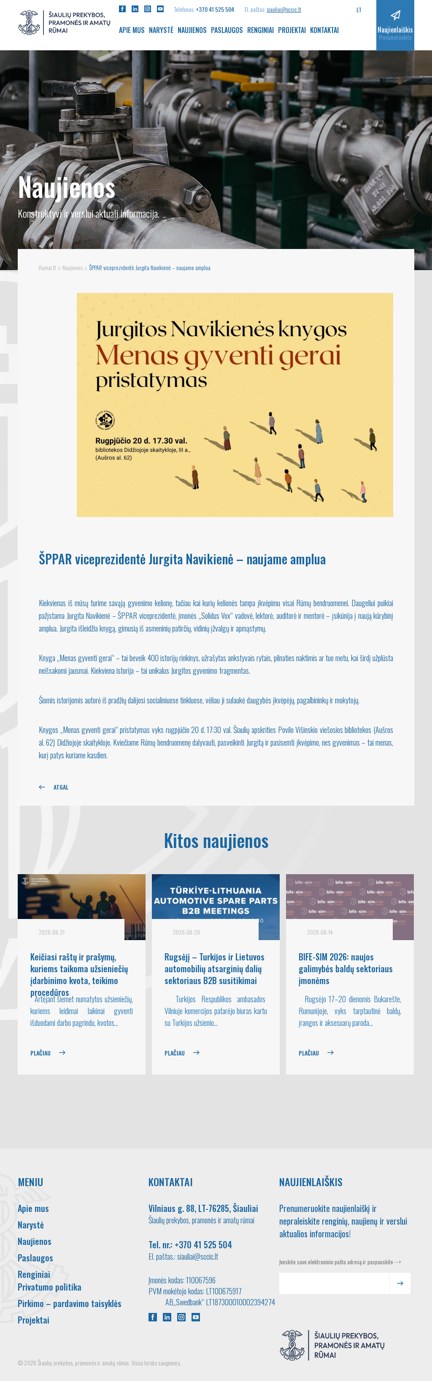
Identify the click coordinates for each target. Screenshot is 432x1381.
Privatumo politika (49, 1286)
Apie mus (132, 30)
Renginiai (260, 30)
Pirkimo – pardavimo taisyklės (70, 1303)
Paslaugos (227, 30)
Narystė (161, 30)
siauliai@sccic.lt (284, 9)
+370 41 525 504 (215, 9)
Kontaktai (324, 30)
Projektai (292, 30)
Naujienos (192, 30)
